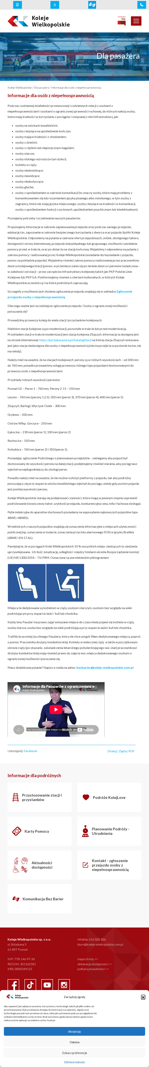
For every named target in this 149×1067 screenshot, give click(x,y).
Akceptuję (74, 1031)
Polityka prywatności (74, 1061)
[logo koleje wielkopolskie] (34, 21)
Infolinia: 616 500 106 (91, 939)
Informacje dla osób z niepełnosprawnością (76, 87)
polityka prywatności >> (93, 969)
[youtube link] (47, 984)
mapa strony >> (87, 959)
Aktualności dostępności (42, 864)
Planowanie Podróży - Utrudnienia (110, 831)
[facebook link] (14, 984)
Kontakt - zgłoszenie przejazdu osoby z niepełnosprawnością (110, 865)
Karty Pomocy (37, 831)
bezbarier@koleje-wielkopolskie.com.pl (104, 667)
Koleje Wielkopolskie (20, 87)
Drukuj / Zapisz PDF (120, 751)
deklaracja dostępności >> (94, 964)
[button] (143, 997)
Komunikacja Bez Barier (43, 899)
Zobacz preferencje (74, 1053)
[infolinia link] (141, 5)
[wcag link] (54, 5)
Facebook (30, 751)
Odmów (75, 1042)
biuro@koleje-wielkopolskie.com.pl (100, 944)
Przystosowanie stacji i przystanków (42, 797)
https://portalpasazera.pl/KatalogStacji (65, 340)
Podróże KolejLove (109, 797)
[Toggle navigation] (136, 21)
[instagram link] (64, 984)
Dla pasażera (41, 87)
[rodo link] (17, 5)
